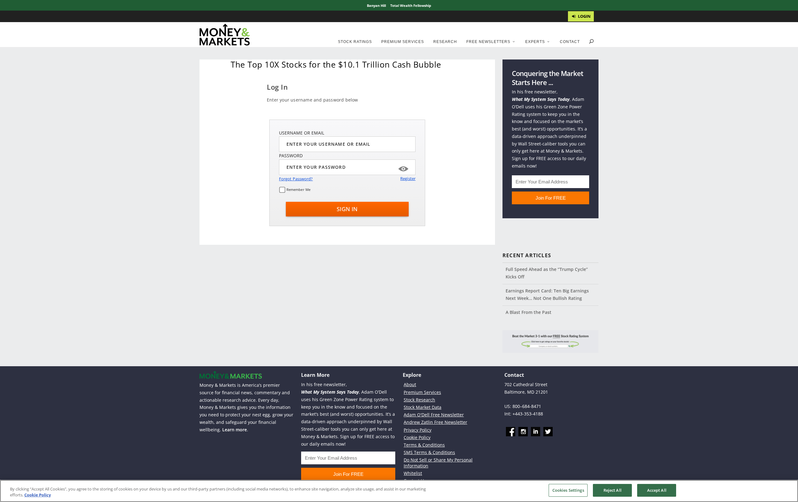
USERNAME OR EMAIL (301, 133)
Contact (570, 42)
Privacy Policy (417, 430)
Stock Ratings (355, 42)
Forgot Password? (296, 179)
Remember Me (298, 189)
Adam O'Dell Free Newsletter (434, 415)
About (410, 384)
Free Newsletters (488, 42)
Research (445, 42)
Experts (535, 42)
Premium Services (402, 42)
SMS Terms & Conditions (429, 452)
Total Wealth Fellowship (410, 5)
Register (408, 178)
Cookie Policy (417, 437)
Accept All (656, 490)
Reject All (612, 490)
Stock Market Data (422, 407)
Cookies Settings (568, 490)
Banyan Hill (376, 5)
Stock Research (419, 400)
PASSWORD (291, 156)
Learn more (234, 430)
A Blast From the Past (528, 312)
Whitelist (413, 473)
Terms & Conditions (424, 445)
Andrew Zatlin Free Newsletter (435, 422)
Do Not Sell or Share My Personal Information (438, 462)
